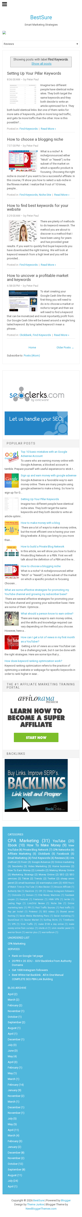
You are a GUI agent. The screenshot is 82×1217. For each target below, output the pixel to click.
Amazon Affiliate (62, 887)
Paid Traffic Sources (45, 907)
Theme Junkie (35, 1204)
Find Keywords (29, 128)
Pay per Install (15, 911)
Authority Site (14, 891)
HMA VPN (54, 899)
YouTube (59, 841)
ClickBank (26, 335)
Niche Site (45, 194)
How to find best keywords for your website (37, 207)
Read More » (48, 128)
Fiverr (24, 862)
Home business (61, 866)
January (12, 1090)
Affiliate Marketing (19, 853)
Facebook (63, 853)
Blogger (66, 1200)
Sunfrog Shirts (51, 920)
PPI (29, 907)
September (14, 1022)
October (13, 1016)
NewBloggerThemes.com (41, 1208)
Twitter (51, 878)
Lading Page (14, 903)
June (11, 1050)
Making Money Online (61, 870)
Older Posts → (65, 347)
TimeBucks (68, 920)
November (14, 1011)
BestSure (41, 17)
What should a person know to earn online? (47, 613)
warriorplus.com (49, 882)
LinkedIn (40, 870)
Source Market (31, 920)
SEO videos (49, 911)
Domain (30, 895)
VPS (14, 924)
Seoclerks (17, 866)
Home (32, 347)
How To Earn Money (19, 870)
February (13, 1005)
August (12, 1028)
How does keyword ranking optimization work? (33, 661)
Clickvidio (16, 895)
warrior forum (14, 932)
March (11, 999)
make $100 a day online (51, 924)
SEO (62, 874)
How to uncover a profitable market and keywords (37, 277)
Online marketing (64, 862)
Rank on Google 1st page (27, 955)
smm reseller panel (61, 928)
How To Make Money (44, 845)
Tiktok (25, 878)
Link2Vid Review (36, 903)
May (10, 1056)
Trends (38, 878)
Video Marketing (37, 866)
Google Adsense (41, 862)
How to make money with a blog (40, 522)
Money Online (47, 874)
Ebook (12, 845)
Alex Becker (44, 887)
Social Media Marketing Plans (34, 915)
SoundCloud (13, 920)
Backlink (29, 891)
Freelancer (38, 899)
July (10, 1044)
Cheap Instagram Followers (60, 891)
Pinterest (33, 911)
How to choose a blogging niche (35, 139)
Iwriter (67, 899)
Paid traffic (65, 907)
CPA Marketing (23, 840)
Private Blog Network (35, 849)
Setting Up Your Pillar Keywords (34, 73)
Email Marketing (17, 857)
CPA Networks (61, 849)
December (14, 1039)
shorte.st (42, 928)
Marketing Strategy (23, 874)
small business (26, 882)
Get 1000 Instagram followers (30, 970)
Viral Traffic (27, 924)
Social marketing (62, 915)
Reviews (60, 857)
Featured (24, 899)
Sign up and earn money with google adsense (48, 475)
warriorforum (48, 932)
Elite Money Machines (49, 895)
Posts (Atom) (32, 355)
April (10, 994)
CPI (40, 891)
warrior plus (31, 932)
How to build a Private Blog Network (42, 546)
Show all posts (42, 63)
